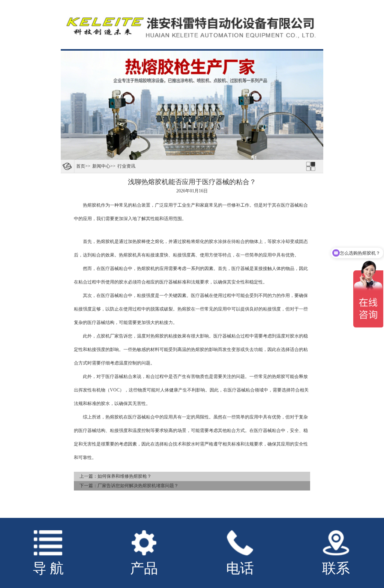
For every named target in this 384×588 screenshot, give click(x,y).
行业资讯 (126, 166)
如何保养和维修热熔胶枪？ (125, 476)
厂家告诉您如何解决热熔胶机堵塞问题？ (138, 485)
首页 (80, 166)
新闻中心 (101, 166)
